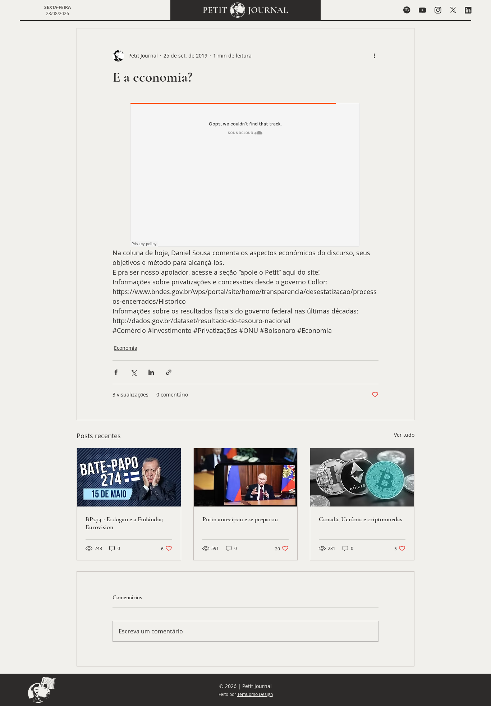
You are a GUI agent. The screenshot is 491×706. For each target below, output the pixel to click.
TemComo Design (255, 694)
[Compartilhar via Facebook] (116, 372)
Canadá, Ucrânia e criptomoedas (360, 519)
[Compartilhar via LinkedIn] (151, 372)
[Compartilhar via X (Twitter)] (133, 372)
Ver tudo (404, 434)
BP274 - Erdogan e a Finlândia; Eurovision (124, 523)
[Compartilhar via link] (168, 372)
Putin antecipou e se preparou (240, 519)
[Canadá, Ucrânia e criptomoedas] (362, 477)
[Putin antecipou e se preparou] (246, 477)
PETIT (215, 10)
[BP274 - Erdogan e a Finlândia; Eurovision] (129, 477)
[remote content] (245, 175)
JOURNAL (268, 10)
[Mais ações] (374, 55)
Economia (125, 347)
